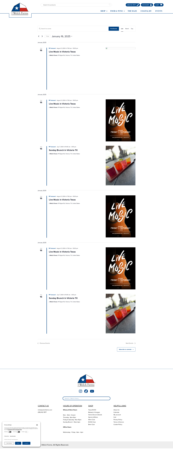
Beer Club (91, 424)
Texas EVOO (92, 410)
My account (117, 415)
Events (158, 11)
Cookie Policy (118, 424)
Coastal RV (146, 11)
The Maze (132, 11)
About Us (116, 410)
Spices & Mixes (93, 417)
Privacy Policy (118, 420)
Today (47, 36)
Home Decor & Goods (95, 415)
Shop (102, 11)
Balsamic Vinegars (94, 412)
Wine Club (91, 420)
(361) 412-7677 (42, 412)
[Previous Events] (39, 36)
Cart (115, 417)
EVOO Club (92, 422)
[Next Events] (42, 36)
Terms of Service (119, 422)
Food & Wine (116, 11)
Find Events (113, 29)
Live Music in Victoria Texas (62, 51)
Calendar (116, 412)
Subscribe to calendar (125, 349)
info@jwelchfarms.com (45, 410)
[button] (106, 11)
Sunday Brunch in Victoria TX (63, 150)
